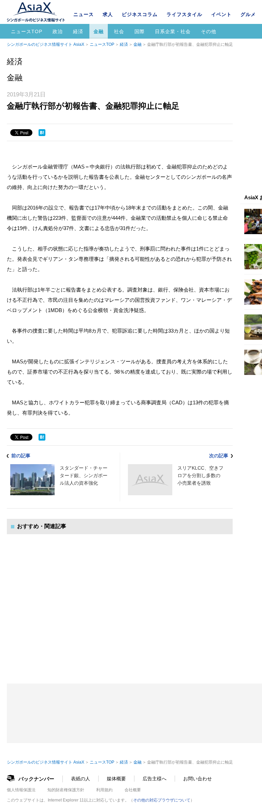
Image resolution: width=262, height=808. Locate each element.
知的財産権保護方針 (65, 789)
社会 (119, 31)
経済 (78, 31)
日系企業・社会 (173, 31)
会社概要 (133, 789)
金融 (98, 31)
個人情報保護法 (21, 789)
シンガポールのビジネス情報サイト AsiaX (45, 44)
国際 (139, 31)
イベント (221, 14)
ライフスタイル (184, 14)
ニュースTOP (26, 31)
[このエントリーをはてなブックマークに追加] (42, 132)
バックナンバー (36, 779)
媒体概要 (116, 778)
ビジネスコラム (140, 14)
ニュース (83, 14)
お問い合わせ (197, 778)
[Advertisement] (120, 602)
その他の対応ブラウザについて (161, 800)
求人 (108, 14)
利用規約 (104, 789)
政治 (58, 31)
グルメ (248, 14)
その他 (208, 31)
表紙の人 (80, 778)
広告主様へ (154, 778)
